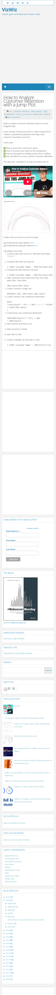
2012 (8, 969)
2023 (8, 934)
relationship (38, 114)
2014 (8, 963)
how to (19, 114)
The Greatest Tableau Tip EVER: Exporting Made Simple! (24, 718)
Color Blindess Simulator (13, 861)
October (11, 903)
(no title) (17, 706)
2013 (8, 966)
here (32, 243)
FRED (7, 873)
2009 (8, 979)
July (9, 913)
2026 (8, 897)
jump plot (27, 114)
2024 (8, 930)
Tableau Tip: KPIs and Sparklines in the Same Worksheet (24, 781)
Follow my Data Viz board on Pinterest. (16, 840)
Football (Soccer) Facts (12, 870)
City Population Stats (12, 859)
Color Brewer (9, 864)
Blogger (29, 990)
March (10, 916)
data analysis (36, 111)
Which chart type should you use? (25, 736)
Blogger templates (39, 990)
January (10, 927)
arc (10, 111)
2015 (8, 960)
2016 (8, 956)
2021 (8, 940)
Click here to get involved (13, 638)
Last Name (10, 549)
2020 (8, 943)
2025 (8, 900)
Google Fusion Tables (12, 876)
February (11, 923)
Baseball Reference (11, 856)
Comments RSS (38, 992)
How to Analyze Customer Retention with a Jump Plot (23, 101)
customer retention (21, 111)
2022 (8, 937)
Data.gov (8, 867)
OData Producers (11, 882)
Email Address (13, 531)
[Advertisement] (28, 54)
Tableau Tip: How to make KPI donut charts (29, 787)
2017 (8, 953)
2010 (8, 976)
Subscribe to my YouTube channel (17, 653)
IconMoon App (9, 879)
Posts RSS (30, 992)
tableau (47, 114)
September (12, 907)
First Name (10, 540)
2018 (8, 950)
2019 (8, 947)
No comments (14, 117)
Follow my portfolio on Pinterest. (14, 823)
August (10, 910)
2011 (8, 973)
